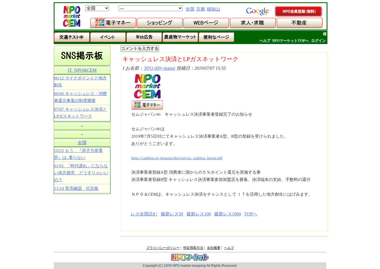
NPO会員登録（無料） (298, 11)
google (257, 11)
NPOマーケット (71, 16)
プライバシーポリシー (163, 248)
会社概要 (213, 248)
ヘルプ (229, 248)
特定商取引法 (193, 248)
